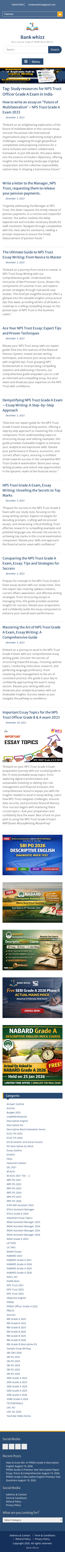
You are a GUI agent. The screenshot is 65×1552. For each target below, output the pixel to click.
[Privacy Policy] (24, 1446)
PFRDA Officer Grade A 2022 (22, 1306)
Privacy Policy (13, 1505)
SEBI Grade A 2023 (17, 1382)
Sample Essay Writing (19, 1348)
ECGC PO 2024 (14, 1137)
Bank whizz (32, 37)
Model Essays (14, 1251)
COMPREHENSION (17, 1116)
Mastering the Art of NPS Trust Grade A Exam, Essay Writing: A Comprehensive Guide (31, 632)
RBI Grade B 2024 (16, 1331)
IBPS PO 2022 (14, 1184)
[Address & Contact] (5, 1446)
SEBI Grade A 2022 (17, 1378)
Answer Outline (15, 1104)
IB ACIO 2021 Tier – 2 (18, 1175)
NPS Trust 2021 (15, 1285)
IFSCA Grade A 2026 (17, 1213)
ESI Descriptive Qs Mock (20, 1146)
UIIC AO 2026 (14, 1411)
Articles (11, 1108)
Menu (36, 62)
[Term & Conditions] (11, 1446)
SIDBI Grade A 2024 (17, 1399)
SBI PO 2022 (13, 1356)
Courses (8, 14)
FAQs (9, 1158)
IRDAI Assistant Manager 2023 (23, 1222)
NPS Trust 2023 (15, 1289)
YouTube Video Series (19, 1415)
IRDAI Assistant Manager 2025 (23, 1230)
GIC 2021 (11, 1167)
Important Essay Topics (19, 1217)
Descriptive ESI (15, 1125)
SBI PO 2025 (13, 1369)
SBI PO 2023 (13, 1361)
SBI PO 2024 (13, 1365)
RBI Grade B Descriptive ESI (22, 1344)
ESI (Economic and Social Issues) (24, 1142)
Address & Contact (16, 1494)
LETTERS (11, 1243)
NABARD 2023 (14, 1255)
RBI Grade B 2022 (16, 1323)
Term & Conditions (16, 1498)
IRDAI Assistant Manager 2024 (23, 1226)
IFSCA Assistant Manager (20, 1209)
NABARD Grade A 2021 (19, 1260)
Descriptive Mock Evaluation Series (26, 1129)
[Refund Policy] (18, 1446)
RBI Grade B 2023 (16, 1327)
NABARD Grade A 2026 (19, 1272)
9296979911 (18, 4)
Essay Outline (14, 1150)
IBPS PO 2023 (14, 1188)
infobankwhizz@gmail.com (42, 4)
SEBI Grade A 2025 (17, 1390)
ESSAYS (11, 1154)
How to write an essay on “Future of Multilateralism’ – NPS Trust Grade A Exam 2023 (31, 107)
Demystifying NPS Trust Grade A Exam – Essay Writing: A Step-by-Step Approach (32, 405)
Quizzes (11, 1314)
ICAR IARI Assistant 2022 (20, 1205)
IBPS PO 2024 (14, 1192)
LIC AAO (11, 1247)
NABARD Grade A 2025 (19, 1268)
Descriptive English (17, 1120)
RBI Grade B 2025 (16, 1335)
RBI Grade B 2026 (16, 1340)
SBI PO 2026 (13, 1373)
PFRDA (10, 1302)
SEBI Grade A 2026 (17, 1394)
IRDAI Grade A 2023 (17, 1238)
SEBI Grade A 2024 (17, 1386)
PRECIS (10, 1310)
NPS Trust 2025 (15, 1293)
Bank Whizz (32, 1547)
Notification (13, 1281)
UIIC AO (11, 1407)
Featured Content (16, 1163)
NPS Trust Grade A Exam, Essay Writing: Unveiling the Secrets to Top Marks (31, 490)
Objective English (16, 1297)
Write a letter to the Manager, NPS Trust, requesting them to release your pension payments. (29, 188)
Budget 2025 (14, 1112)
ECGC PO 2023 (14, 1133)
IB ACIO (11, 1171)
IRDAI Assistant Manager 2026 (23, 1234)
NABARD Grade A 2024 (19, 1264)
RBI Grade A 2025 (16, 1319)
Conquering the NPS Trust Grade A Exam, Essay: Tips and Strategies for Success (30, 563)
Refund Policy (13, 1501)
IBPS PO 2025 (14, 1196)
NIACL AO (12, 1276)
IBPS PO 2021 (14, 1179)
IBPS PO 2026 (14, 1201)
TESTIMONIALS (15, 1403)
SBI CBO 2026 (14, 1352)
